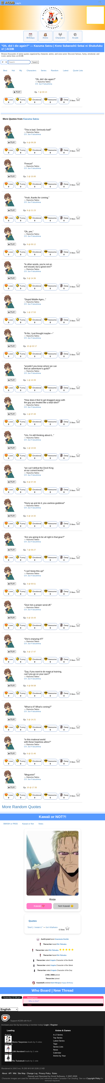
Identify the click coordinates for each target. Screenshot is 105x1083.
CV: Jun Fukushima (43, 84)
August (8, 1035)
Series (43, 70)
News (55, 1050)
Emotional (34, 100)
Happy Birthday (67, 983)
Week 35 (8, 1044)
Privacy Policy (45, 1073)
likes (73, 100)
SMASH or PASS (10, 824)
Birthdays (31, 38)
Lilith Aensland (18, 1051)
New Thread (63, 990)
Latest (65, 70)
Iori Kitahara (51, 927)
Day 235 (8, 1053)
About (4, 1073)
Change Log (32, 1073)
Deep (63, 100)
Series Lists (58, 1047)
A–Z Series (58, 1035)
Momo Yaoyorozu (19, 1042)
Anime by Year (59, 1056)
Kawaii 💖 (39, 906)
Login (46, 1025)
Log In (18, 3)
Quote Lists (78, 70)
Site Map (21, 1073)
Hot (13, 70)
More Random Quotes (21, 807)
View (29, 1005)
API (9, 1073)
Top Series (57, 1038)
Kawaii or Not (28, 824)
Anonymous (32, 997)
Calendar (57, 1053)
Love (8, 100)
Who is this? (34, 1001)
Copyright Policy (93, 1078)
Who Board (41, 990)
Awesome (50, 100)
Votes (40, 824)
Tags (55, 1044)
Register (54, 1025)
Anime (45, 38)
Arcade (75, 38)
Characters (60, 38)
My (20, 70)
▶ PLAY (17, 92)
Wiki (14, 1073)
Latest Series (59, 1041)
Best (5, 70)
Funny (20, 100)
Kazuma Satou (31, 119)
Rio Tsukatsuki (18, 1061)
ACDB (9, 2)
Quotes (33, 920)
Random (54, 70)
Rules (54, 1073)
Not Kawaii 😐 (66, 906)
